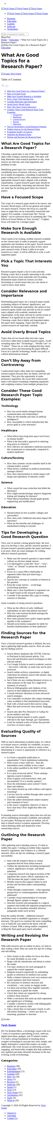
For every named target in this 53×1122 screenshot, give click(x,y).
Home (4, 40)
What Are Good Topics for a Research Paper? (26, 91)
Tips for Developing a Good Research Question (26, 126)
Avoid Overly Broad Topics (18, 104)
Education (11, 21)
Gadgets (11, 24)
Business (11, 18)
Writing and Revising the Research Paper (24, 137)
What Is (10, 1100)
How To (11, 1076)
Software (11, 26)
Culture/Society (19, 119)
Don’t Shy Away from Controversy (21, 107)
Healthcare (17, 117)
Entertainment (13, 1071)
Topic (9, 1098)
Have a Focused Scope (16, 94)
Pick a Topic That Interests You (20, 99)
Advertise (11, 1115)
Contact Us (12, 1118)
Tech (9, 1090)
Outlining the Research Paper (19, 134)
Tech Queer (15, 74)
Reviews (11, 1082)
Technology (12, 29)
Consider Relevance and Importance (22, 101)
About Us (11, 1113)
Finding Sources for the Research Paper (23, 129)
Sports (10, 1087)
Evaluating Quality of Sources (19, 132)
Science (16, 122)
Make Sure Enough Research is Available (24, 96)
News (10, 1079)
